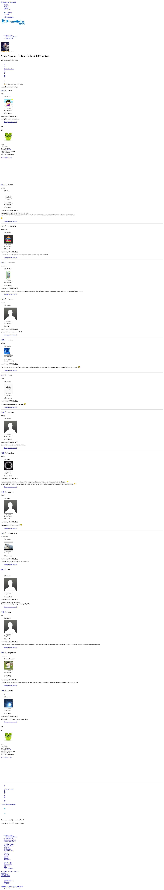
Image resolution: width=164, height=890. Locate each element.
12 (4, 75)
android (8, 149)
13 (4, 76)
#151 (3, 90)
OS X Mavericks (8, 868)
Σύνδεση (10, 12)
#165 (3, 690)
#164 (3, 653)
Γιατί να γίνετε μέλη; (6, 157)
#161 (3, 533)
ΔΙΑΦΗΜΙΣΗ (4, 874)
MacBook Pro (8, 864)
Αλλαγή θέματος (8, 880)
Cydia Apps (7, 849)
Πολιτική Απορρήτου (10, 840)
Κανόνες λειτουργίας (9, 841)
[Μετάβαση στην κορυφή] (1, 877)
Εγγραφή (6, 14)
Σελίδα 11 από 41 (9, 69)
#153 (3, 226)
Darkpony (16, 871)
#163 (3, 612)
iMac (5, 867)
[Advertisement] (82, 170)
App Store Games (9, 844)
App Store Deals (8, 850)
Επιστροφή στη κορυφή (10, 122)
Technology (7, 859)
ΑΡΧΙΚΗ (3, 873)
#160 (3, 492)
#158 (3, 412)
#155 (3, 299)
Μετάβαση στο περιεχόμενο (8, 2)
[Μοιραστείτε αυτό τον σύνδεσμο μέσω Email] (4, 813)
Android (6, 855)
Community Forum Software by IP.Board (12, 886)
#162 (3, 570)
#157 (3, 375)
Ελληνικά (6, 882)
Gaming (6, 853)
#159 (3, 453)
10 (4, 72)
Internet (6, 856)
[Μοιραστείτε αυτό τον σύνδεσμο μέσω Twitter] (4, 809)
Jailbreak (6, 847)
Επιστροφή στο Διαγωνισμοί (8, 804)
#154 (3, 263)
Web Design (4, 871)
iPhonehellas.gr (8, 835)
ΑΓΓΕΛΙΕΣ (7, 9)
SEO (10, 871)
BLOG (6, 5)
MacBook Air (8, 862)
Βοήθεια (6, 883)
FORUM (6, 6)
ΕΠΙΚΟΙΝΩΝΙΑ (5, 876)
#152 (3, 185)
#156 (3, 340)
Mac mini (6, 865)
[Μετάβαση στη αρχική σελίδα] (13, 24)
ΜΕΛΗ (6, 8)
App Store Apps (8, 846)
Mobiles (6, 858)
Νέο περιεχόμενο (9, 17)
